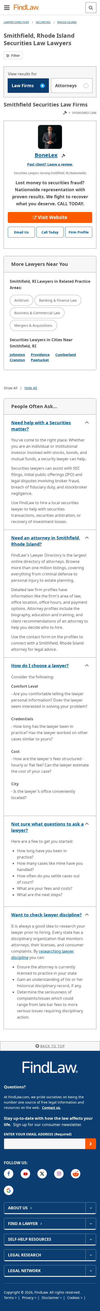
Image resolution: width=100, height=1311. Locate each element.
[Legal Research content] (90, 1255)
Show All (10, 388)
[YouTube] (25, 1173)
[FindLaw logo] (28, 7)
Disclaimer (51, 1297)
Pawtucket (40, 360)
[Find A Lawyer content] (90, 1223)
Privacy (28, 1297)
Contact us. (51, 1107)
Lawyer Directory (16, 22)
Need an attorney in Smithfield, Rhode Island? (45, 541)
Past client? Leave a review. (50, 164)
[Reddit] (75, 1173)
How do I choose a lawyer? (40, 665)
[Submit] (90, 1143)
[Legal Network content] (90, 1270)
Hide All (31, 388)
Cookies (74, 1297)
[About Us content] (90, 1208)
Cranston (17, 360)
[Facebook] (8, 1173)
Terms (9, 1297)
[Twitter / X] (42, 1173)
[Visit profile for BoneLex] (50, 137)
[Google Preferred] (8, 1190)
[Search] (90, 7)
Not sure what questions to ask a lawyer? (47, 827)
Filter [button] (15, 55)
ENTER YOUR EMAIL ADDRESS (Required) (38, 1134)
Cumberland (65, 354)
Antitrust (21, 300)
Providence (40, 354)
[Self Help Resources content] (90, 1239)
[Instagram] (59, 1173)
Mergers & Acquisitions (33, 325)
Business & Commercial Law (37, 313)
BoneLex (46, 154)
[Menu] (7, 7)
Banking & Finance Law (58, 300)
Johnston (17, 354)
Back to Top (52, 1046)
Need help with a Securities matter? (41, 426)
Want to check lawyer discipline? (46, 915)
